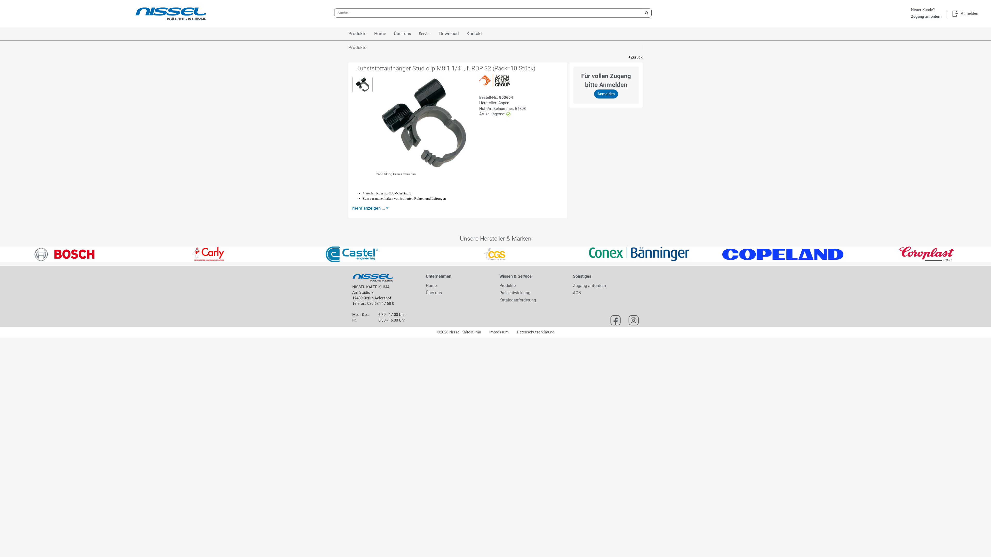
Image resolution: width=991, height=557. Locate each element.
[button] (25, 254)
